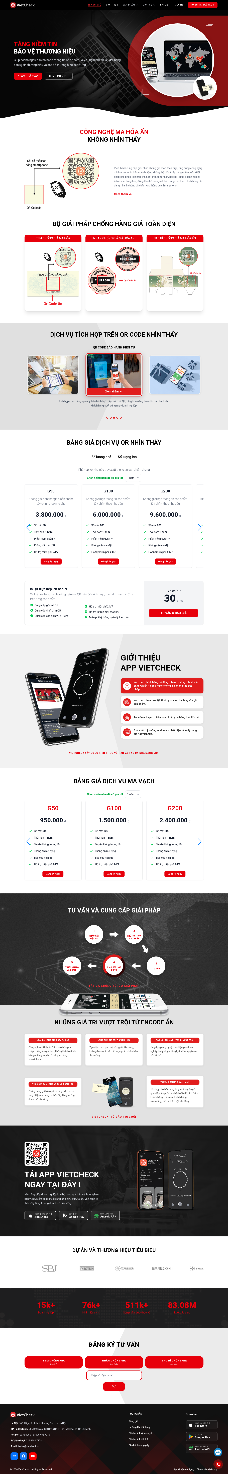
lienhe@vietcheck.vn (28, 1446)
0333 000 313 (27, 1434)
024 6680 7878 (34, 1440)
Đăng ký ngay (51, 561)
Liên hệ (178, 5)
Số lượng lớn (127, 457)
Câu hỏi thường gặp (139, 1445)
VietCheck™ (24, 1469)
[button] (107, 418)
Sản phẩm (129, 5)
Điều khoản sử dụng (183, 1469)
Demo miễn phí (58, 76)
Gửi (114, 1386)
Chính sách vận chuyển (141, 1433)
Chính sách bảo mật (207, 1469)
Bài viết (165, 5)
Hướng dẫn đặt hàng (140, 1427)
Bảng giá (133, 1421)
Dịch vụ (147, 5)
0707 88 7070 (43, 1434)
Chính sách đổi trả (138, 1439)
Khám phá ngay (28, 75)
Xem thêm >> (123, 194)
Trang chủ (94, 5)
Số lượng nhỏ (101, 457)
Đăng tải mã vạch (202, 5)
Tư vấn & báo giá (173, 613)
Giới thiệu (112, 5)
